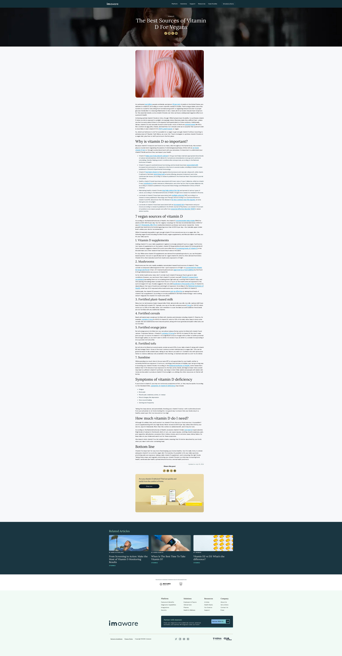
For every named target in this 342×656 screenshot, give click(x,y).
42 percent (176, 104)
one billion (148, 104)
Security (164, 610)
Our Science (208, 607)
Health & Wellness (189, 610)
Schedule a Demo (228, 4)
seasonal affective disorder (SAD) (183, 209)
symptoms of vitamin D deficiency (163, 386)
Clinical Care (188, 605)
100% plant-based (165, 129)
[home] (112, 4)
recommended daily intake (185, 220)
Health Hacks (208, 605)
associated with (192, 165)
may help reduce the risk (171, 190)
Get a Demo (224, 605)
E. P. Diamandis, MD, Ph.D (148, 225)
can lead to (188, 430)
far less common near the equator (183, 200)
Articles (206, 602)
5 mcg (189, 305)
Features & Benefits (167, 602)
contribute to (148, 183)
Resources (201, 4)
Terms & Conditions (116, 639)
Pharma (186, 607)
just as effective (176, 291)
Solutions (183, 4)
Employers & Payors (190, 602)
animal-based (190, 124)
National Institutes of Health (179, 365)
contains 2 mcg (147, 319)
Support (192, 4)
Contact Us (224, 607)
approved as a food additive (184, 270)
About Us (224, 602)
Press (222, 610)
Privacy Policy (129, 639)
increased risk (179, 204)
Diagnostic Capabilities (168, 605)
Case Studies (212, 4)
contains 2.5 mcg (168, 333)
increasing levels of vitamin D (186, 248)
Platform (175, 4)
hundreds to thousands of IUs (183, 284)
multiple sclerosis (178, 195)
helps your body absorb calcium (157, 156)
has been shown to (152, 172)
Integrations (165, 607)
